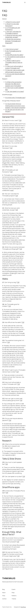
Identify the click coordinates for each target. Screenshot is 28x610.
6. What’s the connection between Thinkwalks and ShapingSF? (13, 41)
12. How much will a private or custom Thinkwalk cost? (14, 67)
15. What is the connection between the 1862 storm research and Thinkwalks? (13, 84)
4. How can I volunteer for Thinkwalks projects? (13, 32)
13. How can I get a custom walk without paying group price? (14, 71)
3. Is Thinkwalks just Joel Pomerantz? (12, 28)
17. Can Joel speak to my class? (14, 91)
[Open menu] (25, 2)
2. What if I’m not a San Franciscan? (12, 25)
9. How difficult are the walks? (14, 55)
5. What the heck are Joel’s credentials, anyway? (13, 36)
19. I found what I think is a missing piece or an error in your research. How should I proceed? (15, 105)
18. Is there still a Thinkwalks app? (15, 97)
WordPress (23, 607)
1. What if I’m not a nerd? (12, 22)
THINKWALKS (6, 2)
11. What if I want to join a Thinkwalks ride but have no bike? (13, 62)
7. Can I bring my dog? (11, 49)
